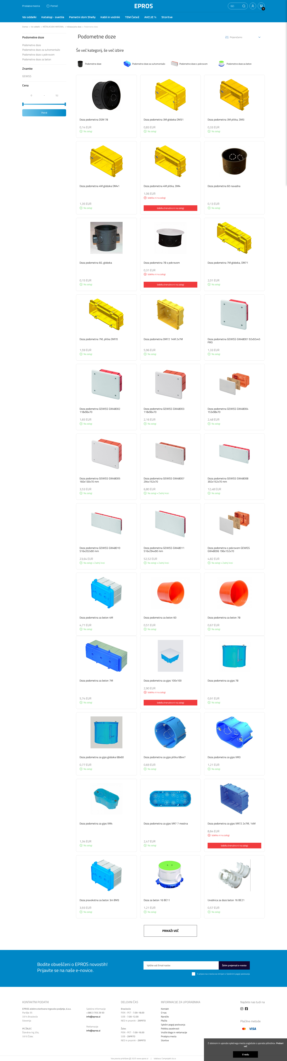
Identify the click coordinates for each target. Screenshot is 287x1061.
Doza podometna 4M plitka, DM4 (162, 186)
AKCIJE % (150, 17)
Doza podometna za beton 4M (96, 618)
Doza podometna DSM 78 (94, 120)
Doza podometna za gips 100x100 (163, 681)
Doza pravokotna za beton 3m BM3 (99, 900)
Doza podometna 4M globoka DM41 (99, 186)
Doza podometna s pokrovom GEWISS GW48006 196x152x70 (229, 549)
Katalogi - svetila (52, 17)
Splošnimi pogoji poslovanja (238, 973)
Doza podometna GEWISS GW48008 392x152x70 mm (228, 480)
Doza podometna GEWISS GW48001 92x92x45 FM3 (234, 340)
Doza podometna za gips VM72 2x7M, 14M (231, 823)
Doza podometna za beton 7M (96, 681)
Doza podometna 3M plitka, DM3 (226, 120)
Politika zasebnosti (170, 1028)
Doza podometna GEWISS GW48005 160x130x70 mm (100, 480)
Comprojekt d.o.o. (169, 1058)
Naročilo (165, 1016)
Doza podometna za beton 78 (224, 618)
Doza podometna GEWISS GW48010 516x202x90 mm (100, 549)
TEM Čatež (132, 17)
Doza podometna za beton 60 (160, 618)
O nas (164, 1012)
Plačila (164, 1020)
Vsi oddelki (29, 17)
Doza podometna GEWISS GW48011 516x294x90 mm (164, 549)
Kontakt (165, 1008)
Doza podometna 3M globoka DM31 (164, 120)
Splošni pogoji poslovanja (173, 1024)
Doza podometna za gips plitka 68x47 (165, 757)
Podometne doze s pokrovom (38, 54)
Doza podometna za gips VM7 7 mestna (166, 823)
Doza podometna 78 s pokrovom (162, 263)
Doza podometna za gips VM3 (224, 757)
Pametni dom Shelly (82, 17)
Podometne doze (91, 27)
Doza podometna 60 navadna (224, 186)
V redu (245, 1054)
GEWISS (26, 76)
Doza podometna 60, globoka (96, 263)
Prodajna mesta (31, 6)
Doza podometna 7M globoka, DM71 (228, 263)
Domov (25, 27)
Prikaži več (170, 931)
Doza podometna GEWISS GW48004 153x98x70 (228, 410)
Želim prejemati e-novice (234, 965)
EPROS (143, 6)
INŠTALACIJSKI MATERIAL (53, 27)
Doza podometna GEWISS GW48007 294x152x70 (164, 480)
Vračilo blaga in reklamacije (174, 1032)
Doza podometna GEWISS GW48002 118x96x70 (100, 410)
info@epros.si (93, 1016)
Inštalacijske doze (74, 27)
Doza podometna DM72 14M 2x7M (163, 339)
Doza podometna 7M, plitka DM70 (99, 339)
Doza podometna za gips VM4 (96, 823)
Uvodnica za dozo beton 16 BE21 (226, 900)
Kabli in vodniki (110, 17)
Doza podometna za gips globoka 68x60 (102, 757)
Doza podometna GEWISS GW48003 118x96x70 (164, 410)
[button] (243, 5)
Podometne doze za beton (36, 59)
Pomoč (54, 6)
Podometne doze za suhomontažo (41, 50)
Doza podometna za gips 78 (223, 681)
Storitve (167, 17)
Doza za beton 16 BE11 (157, 900)
